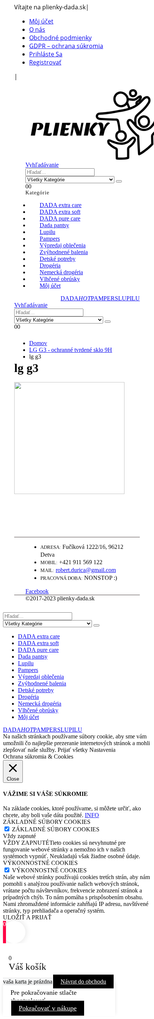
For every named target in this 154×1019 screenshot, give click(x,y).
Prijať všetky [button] (73, 750)
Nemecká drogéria (39, 703)
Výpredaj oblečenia (41, 676)
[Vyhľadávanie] (119, 181)
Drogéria (28, 697)
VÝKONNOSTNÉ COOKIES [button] (40, 863)
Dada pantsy (32, 656)
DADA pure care (38, 650)
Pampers (28, 670)
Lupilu (26, 663)
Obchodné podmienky (60, 38)
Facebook (37, 591)
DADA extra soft (38, 643)
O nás (37, 29)
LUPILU (129, 298)
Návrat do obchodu (83, 981)
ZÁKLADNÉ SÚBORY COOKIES (55, 829)
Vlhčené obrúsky (38, 710)
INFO (92, 815)
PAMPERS (104, 298)
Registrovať (45, 62)
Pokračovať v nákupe (48, 1008)
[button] (29, 84)
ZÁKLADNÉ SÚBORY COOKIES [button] (46, 822)
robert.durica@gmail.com (86, 570)
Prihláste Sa (45, 54)
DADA (76, 298)
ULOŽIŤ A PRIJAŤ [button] (27, 917)
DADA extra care (39, 636)
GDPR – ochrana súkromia (66, 46)
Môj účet (41, 21)
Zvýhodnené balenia (42, 683)
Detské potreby (36, 690)
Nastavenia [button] (102, 750)
